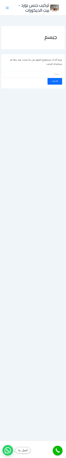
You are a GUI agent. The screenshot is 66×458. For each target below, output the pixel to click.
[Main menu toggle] (7, 8)
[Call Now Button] (57, 450)
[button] (7, 450)
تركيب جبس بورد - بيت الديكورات (34, 7)
